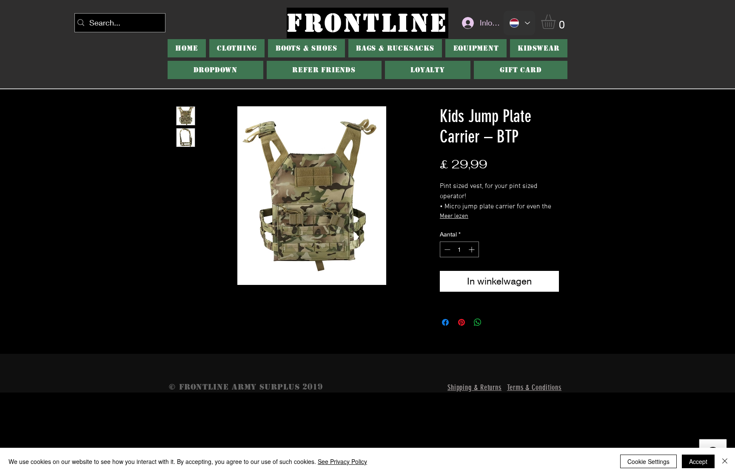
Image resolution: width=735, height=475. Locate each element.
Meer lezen (454, 216)
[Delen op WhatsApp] (478, 322)
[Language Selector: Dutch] (519, 23)
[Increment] (472, 249)
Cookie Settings (648, 461)
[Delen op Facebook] (445, 322)
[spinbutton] (459, 249)
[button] (557, 21)
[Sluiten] (725, 461)
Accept (698, 461)
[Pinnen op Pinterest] (461, 322)
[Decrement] (446, 249)
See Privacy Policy (342, 461)
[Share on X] (494, 322)
